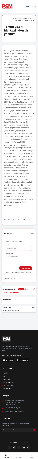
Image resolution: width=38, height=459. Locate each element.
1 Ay (33, 289)
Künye (6, 383)
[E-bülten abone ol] (34, 437)
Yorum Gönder (25, 268)
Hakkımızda (7, 386)
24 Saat (21, 289)
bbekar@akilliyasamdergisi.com (14, 418)
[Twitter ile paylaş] (19, 219)
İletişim (6, 380)
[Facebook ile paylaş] (14, 219)
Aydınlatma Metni (9, 392)
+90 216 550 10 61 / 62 (12, 414)
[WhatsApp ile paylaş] (29, 219)
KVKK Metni (7, 395)
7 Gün (27, 289)
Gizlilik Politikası (8, 389)
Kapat (33, 307)
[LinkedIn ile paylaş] (24, 219)
